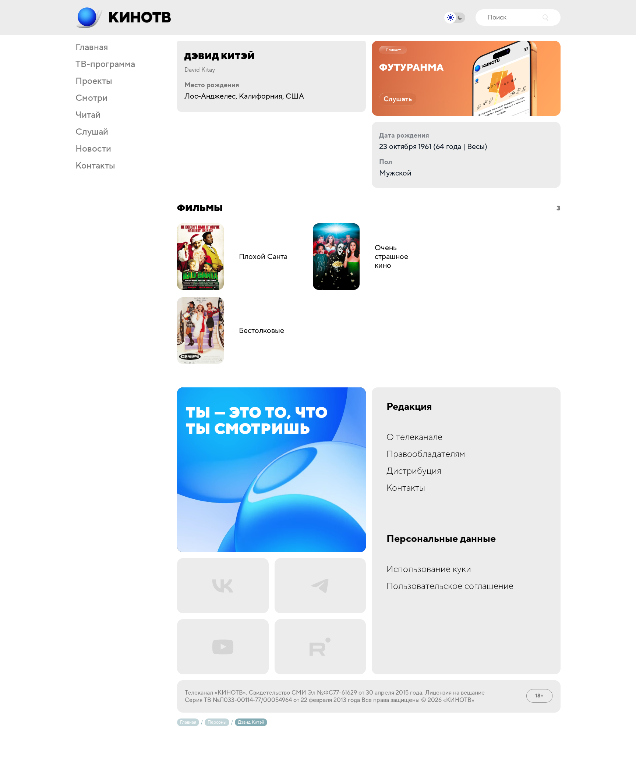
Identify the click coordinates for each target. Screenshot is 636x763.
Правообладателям (425, 454)
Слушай (91, 132)
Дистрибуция (413, 471)
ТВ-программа (105, 64)
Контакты (95, 166)
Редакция (409, 407)
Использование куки (428, 569)
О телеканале (414, 437)
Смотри (91, 98)
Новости (93, 149)
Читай (87, 115)
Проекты (93, 81)
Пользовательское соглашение (449, 586)
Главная (91, 47)
